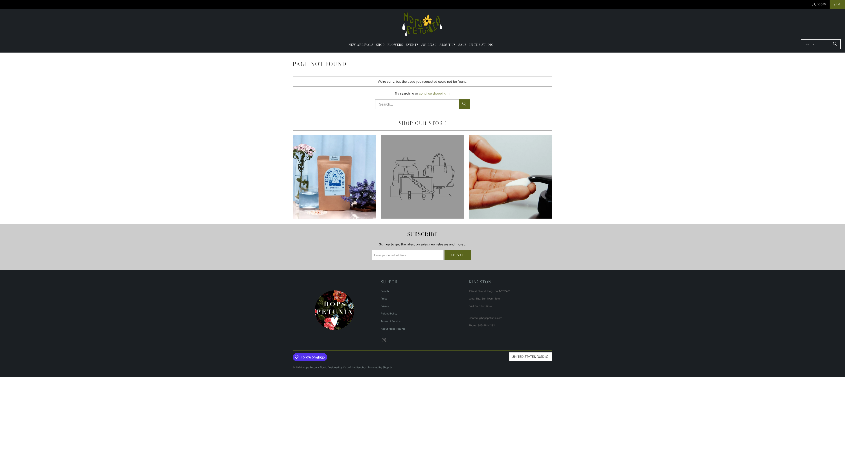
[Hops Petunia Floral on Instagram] (384, 340)
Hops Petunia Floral (314, 367)
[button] (380, 44)
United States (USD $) (530, 357)
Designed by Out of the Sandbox (347, 367)
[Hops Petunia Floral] (422, 25)
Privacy (385, 306)
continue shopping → (434, 93)
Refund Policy (389, 313)
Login (821, 4)
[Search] (835, 44)
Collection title (422, 177)
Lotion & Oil (510, 177)
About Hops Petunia (393, 328)
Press (384, 298)
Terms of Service (390, 321)
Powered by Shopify (380, 367)
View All (334, 189)
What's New (334, 177)
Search (385, 291)
